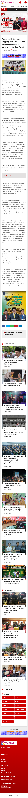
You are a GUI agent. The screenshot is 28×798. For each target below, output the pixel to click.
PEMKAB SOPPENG (19, 709)
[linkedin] (20, 326)
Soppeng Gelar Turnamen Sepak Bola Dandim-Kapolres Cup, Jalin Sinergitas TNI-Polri (14, 581)
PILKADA (17, 713)
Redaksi (3, 768)
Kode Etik (3, 770)
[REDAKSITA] (7, 4)
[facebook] (3, 326)
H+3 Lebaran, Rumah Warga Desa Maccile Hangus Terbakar (13, 658)
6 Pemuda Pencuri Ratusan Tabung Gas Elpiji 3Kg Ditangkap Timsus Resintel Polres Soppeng (14, 609)
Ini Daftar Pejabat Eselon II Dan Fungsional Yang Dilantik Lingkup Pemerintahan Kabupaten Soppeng (13, 634)
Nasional (12, 6)
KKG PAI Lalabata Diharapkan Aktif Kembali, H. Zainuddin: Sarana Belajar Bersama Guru (13, 509)
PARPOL (17, 705)
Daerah (17, 6)
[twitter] (8, 326)
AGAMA (4, 697)
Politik (22, 6)
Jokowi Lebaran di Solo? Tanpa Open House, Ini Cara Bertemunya (13, 362)
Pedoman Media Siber (6, 773)
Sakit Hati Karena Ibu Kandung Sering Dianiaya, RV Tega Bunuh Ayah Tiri (13, 681)
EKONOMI (5, 701)
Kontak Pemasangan (6, 779)
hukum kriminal (6, 721)
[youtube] (9, 751)
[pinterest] (16, 326)
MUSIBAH (17, 701)
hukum (17, 717)
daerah (4, 717)
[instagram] (7, 751)
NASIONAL (4, 757)
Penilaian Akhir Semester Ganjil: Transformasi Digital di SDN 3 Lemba (13, 532)
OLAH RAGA (6, 705)
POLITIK (3, 759)
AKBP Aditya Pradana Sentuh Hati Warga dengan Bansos (13, 384)
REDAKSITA (18, 795)
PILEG (4, 713)
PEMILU (5, 709)
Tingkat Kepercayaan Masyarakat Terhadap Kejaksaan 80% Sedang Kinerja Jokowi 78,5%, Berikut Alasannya (13, 432)
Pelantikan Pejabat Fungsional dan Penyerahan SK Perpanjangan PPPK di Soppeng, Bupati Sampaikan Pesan (13, 460)
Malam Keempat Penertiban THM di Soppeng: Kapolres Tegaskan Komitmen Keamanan (14, 407)
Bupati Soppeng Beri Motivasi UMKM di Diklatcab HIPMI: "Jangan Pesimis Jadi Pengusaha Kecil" (13, 557)
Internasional (4, 6)
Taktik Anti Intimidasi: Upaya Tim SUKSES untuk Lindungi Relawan (13, 485)
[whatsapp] (12, 326)
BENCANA (17, 697)
